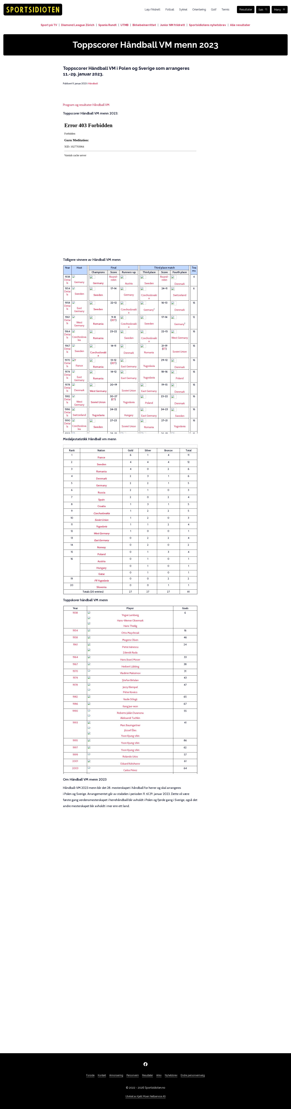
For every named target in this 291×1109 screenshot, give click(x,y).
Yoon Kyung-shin (130, 735)
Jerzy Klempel (130, 687)
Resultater (245, 9)
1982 (75, 696)
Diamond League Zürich (77, 25)
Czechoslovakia (149, 297)
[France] (79, 360)
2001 (75, 761)
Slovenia (101, 587)
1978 (75, 684)
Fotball (169, 9)
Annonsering (116, 1075)
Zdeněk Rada (130, 652)
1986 (75, 703)
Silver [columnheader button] (148, 450)
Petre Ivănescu (130, 647)
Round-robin (113, 278)
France (79, 365)
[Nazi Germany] (79, 276)
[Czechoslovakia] (79, 331)
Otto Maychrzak (130, 632)
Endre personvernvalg (193, 1075)
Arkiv (158, 1075)
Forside (90, 1075)
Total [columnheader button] (188, 450)
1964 (75, 657)
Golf (213, 9)
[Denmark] (79, 384)
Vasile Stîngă (130, 699)
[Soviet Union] (130, 671)
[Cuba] (130, 710)
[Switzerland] (79, 409)
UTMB (124, 25)
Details (67, 281)
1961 (75, 644)
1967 (75, 664)
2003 (75, 768)
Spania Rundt (107, 25)
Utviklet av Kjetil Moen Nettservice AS (145, 1096)
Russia (101, 492)
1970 (75, 671)
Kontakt (102, 1075)
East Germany (79, 310)
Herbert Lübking (130, 666)
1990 (75, 710)
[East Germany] (79, 302)
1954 (75, 630)
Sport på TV (49, 25)
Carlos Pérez (130, 770)
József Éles (130, 730)
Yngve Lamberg (130, 615)
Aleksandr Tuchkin (130, 718)
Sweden (149, 283)
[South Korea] (130, 703)
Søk (260, 9)
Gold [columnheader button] (130, 450)
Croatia (102, 506)
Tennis (225, 9)
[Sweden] (79, 288)
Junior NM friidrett (172, 25)
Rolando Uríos (130, 756)
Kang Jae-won (130, 706)
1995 (75, 740)
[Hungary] (130, 690)
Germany (79, 282)
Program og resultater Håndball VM (86, 105)
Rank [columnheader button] (72, 450)
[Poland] (130, 684)
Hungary (128, 415)
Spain (101, 499)
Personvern (132, 1075)
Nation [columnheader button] (101, 450)
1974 (75, 677)
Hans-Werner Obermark (130, 620)
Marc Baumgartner (130, 725)
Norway (101, 547)
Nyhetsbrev (171, 1075)
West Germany (79, 324)
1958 (75, 637)
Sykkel (183, 9)
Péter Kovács (130, 692)
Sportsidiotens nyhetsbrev (207, 25)
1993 (75, 722)
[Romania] (130, 644)
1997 (75, 747)
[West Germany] (79, 317)
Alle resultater (240, 25)
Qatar (101, 574)
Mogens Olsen (130, 639)
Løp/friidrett (152, 9)
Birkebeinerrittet (144, 25)
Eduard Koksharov (130, 763)
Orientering (199, 9)
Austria (129, 283)
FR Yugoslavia (101, 580)
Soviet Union (180, 351)
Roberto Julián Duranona (130, 712)
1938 (75, 612)
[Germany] (130, 618)
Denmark (180, 283)
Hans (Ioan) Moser (130, 659)
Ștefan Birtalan (130, 680)
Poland (180, 378)
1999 (75, 754)
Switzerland (179, 295)
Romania (98, 323)
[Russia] (130, 761)
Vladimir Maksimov (130, 673)
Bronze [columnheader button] (168, 450)
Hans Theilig (130, 626)
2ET (113, 320)
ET (164, 348)
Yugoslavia (149, 366)
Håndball (93, 83)
